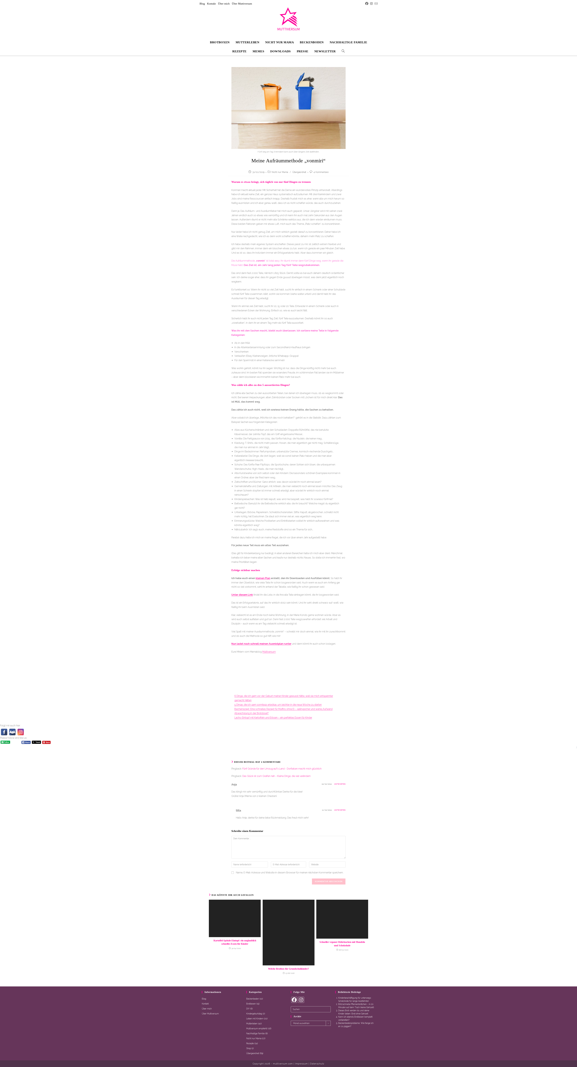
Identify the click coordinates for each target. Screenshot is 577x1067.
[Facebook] (4, 732)
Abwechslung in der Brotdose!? (251, 713)
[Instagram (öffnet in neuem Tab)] (371, 3)
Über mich (224, 3)
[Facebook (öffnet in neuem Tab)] (366, 3)
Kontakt (211, 3)
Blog (202, 3)
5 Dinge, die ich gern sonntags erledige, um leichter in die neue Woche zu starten (278, 704)
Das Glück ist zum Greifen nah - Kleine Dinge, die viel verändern (276, 776)
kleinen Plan (263, 578)
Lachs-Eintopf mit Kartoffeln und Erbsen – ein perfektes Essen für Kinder (273, 717)
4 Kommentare (321, 172)
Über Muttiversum (242, 3)
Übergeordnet (299, 172)
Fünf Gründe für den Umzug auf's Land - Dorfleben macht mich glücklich (282, 768)
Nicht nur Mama (280, 172)
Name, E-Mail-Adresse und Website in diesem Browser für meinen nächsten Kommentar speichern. (289, 872)
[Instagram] (20, 732)
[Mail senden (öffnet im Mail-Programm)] (376, 3)
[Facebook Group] (12, 732)
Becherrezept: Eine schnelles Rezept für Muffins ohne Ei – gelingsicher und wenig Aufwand (283, 709)
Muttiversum (269, 651)
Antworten (340, 784)
